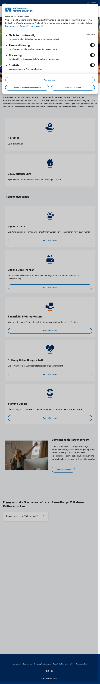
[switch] (92, 45)
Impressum (35, 26)
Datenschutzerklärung (15, 26)
